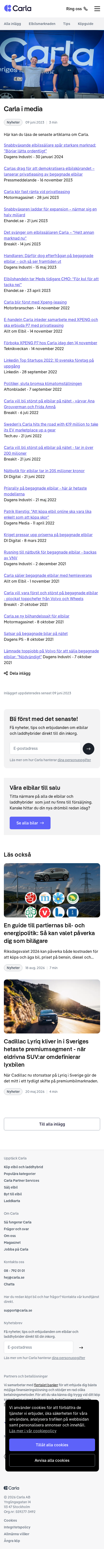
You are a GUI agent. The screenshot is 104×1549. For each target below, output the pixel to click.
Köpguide (85, 24)
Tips (66, 24)
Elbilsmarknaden (42, 24)
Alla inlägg (12, 24)
